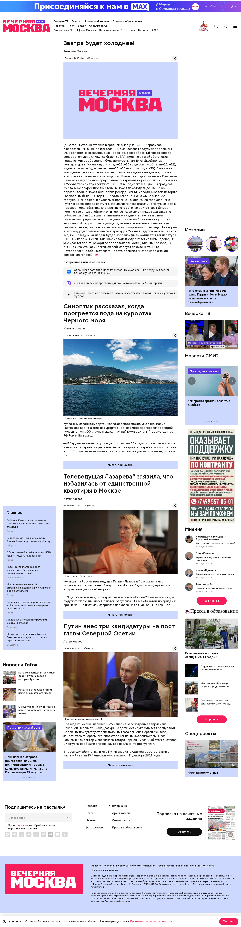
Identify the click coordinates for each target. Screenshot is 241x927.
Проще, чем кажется (204, 371)
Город (10, 531)
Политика (12, 627)
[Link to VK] (14, 834)
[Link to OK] (21, 834)
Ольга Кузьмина (205, 553)
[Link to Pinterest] (65, 834)
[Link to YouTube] (36, 834)
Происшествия (15, 577)
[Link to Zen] (28, 834)
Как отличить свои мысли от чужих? (215, 543)
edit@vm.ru (186, 884)
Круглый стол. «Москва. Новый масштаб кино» (211, 335)
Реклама (109, 866)
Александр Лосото (207, 584)
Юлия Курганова (74, 328)
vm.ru (158, 881)
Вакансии (182, 866)
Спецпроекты (98, 25)
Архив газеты (121, 813)
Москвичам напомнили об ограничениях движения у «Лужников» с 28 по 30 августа (29, 587)
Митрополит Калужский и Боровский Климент (211, 538)
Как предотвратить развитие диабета (211, 381)
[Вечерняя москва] (44, 879)
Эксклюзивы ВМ (63, 30)
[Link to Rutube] (57, 834)
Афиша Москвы (86, 30)
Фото (71, 25)
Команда (195, 866)
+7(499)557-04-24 (151, 884)
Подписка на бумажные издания (135, 866)
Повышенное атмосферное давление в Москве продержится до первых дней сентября (29, 605)
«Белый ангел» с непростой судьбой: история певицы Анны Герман (213, 244)
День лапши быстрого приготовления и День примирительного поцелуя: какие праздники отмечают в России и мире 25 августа (26, 764)
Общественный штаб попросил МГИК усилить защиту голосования (29, 554)
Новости (59, 25)
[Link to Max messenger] (7, 834)
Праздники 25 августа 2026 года (29, 737)
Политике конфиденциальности (151, 921)
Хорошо (228, 921)
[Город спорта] (203, 26)
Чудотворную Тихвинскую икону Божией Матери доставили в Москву (28, 539)
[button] (9, 737)
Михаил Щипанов (206, 570)
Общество (12, 545)
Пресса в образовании (127, 21)
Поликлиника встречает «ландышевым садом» (202, 655)
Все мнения (212, 600)
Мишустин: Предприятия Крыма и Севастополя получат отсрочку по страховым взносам (28, 637)
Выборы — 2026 (148, 30)
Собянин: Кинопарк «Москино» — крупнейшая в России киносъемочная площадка (28, 524)
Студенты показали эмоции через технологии (217, 668)
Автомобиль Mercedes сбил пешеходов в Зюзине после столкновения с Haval (23, 570)
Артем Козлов (72, 499)
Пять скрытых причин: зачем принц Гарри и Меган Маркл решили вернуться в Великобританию (208, 296)
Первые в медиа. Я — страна (117, 30)
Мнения (193, 529)
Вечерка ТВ (61, 21)
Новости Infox (20, 664)
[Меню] (235, 26)
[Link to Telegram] (43, 834)
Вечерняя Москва (75, 51)
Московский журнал (97, 21)
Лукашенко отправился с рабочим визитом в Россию (27, 621)
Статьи (90, 813)
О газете (96, 866)
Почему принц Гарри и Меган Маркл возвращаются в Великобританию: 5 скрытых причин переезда (211, 271)
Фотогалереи (94, 827)
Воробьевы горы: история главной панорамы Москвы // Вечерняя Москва (195, 244)
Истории (195, 229)
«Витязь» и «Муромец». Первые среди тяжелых (215, 685)
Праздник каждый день (23, 727)
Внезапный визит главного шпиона (215, 574)
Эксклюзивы (198, 261)
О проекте (212, 719)
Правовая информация (104, 870)
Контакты (209, 866)
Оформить (184, 831)
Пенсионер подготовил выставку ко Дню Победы (216, 702)
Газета (76, 21)
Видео (82, 25)
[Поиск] (216, 26)
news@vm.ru (97, 887)
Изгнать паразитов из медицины (214, 588)
